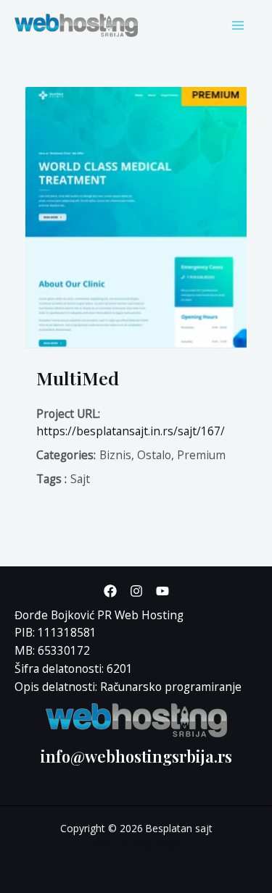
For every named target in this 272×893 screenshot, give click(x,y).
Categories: (66, 455)
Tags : (51, 479)
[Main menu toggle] (238, 25)
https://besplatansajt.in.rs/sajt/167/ (130, 431)
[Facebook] (110, 591)
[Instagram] (136, 591)
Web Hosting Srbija (136, 844)
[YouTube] (162, 591)
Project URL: (68, 414)
